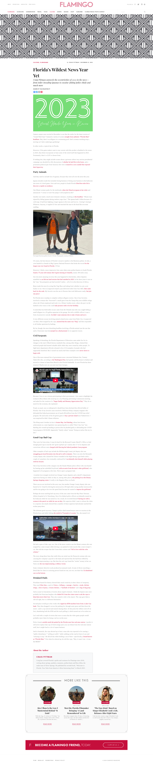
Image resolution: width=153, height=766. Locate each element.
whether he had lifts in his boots (73, 162)
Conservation (30, 12)
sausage (69, 585)
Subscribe (79, 12)
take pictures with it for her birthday (66, 305)
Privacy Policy (60, 760)
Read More (47, 724)
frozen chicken (54, 587)
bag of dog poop (85, 587)
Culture (52, 12)
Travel (39, 12)
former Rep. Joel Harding (64, 422)
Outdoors (20, 12)
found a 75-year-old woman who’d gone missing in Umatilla (52, 273)
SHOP (72, 12)
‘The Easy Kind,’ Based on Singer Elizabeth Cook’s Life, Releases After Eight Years (105, 710)
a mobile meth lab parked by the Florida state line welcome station (63, 622)
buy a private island (71, 416)
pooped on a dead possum (59, 331)
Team (34, 760)
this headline (79, 197)
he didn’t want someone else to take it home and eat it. (69, 315)
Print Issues (32, 4)
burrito (75, 585)
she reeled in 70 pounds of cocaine (65, 513)
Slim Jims (43, 585)
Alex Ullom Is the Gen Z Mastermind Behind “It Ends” (47, 710)
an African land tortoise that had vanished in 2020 (58, 279)
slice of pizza (43, 587)
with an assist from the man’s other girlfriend (73, 468)
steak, (82, 585)
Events (59, 12)
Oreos (56, 585)
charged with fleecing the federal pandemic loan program (68, 447)
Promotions (16, 4)
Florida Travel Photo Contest (94, 12)
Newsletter (24, 4)
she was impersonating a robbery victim (53, 564)
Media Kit (41, 760)
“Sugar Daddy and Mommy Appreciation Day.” (68, 401)
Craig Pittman (74, 62)
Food (45, 12)
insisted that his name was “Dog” (67, 321)
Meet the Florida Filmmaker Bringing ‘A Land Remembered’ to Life (76, 710)
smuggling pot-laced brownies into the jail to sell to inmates (52, 454)
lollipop (62, 585)
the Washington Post (58, 360)
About (9, 4)
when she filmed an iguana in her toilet (74, 190)
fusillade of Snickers (68, 587)
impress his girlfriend (83, 489)
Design (66, 12)
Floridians (11, 12)
